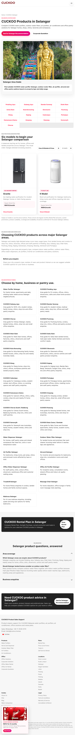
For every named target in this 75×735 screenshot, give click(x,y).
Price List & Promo (43, 645)
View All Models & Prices (46, 148)
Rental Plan (41, 643)
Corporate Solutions (7, 661)
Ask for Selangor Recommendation (15, 33)
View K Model (45, 212)
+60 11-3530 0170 (20, 629)
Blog (2, 700)
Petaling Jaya (10, 104)
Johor (40, 669)
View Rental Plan (64, 524)
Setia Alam (10, 110)
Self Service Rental (43, 650)
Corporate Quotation (40, 33)
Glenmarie (46, 110)
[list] (37, 184)
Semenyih (64, 120)
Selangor (41, 664)
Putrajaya (64, 115)
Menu (72, 3)
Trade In (40, 648)
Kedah (40, 689)
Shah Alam (64, 104)
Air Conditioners (6, 653)
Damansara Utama (10, 120)
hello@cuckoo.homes (13, 631)
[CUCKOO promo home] (8, 2)
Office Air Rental (6, 666)
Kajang (28, 115)
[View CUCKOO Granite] (19, 170)
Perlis (39, 687)
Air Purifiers (4, 650)
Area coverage (9, 554)
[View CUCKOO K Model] (55, 170)
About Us (4, 695)
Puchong (64, 110)
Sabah (40, 682)
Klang (10, 115)
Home (3, 15)
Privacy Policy (42, 695)
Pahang (40, 677)
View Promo (7, 730)
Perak (40, 674)
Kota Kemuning (28, 110)
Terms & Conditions (44, 698)
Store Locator (42, 659)
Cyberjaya (46, 115)
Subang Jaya (28, 104)
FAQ (2, 698)
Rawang (46, 120)
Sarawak (40, 684)
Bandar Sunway (46, 104)
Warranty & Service (44, 700)
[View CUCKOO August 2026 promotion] (15, 713)
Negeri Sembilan (43, 666)
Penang (40, 671)
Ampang (29, 120)
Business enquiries (11, 579)
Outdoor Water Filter (7, 648)
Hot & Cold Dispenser (7, 645)
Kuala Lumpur (42, 661)
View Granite (8, 212)
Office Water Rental (7, 664)
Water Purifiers (5, 643)
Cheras (10, 125)
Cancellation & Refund (44, 703)
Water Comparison (6, 703)
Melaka (40, 679)
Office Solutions (6, 659)
